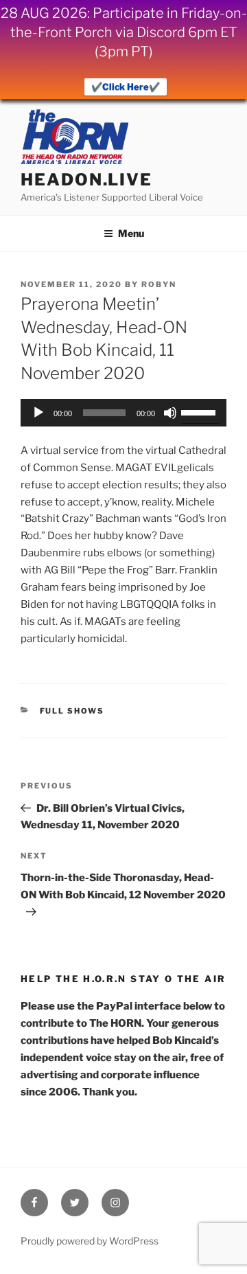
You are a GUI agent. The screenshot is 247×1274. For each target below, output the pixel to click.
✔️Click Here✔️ (125, 86)
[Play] (38, 413)
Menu (131, 233)
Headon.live (86, 180)
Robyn (158, 284)
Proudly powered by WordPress (89, 1241)
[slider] (200, 411)
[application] (123, 412)
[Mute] (170, 413)
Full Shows (72, 711)
